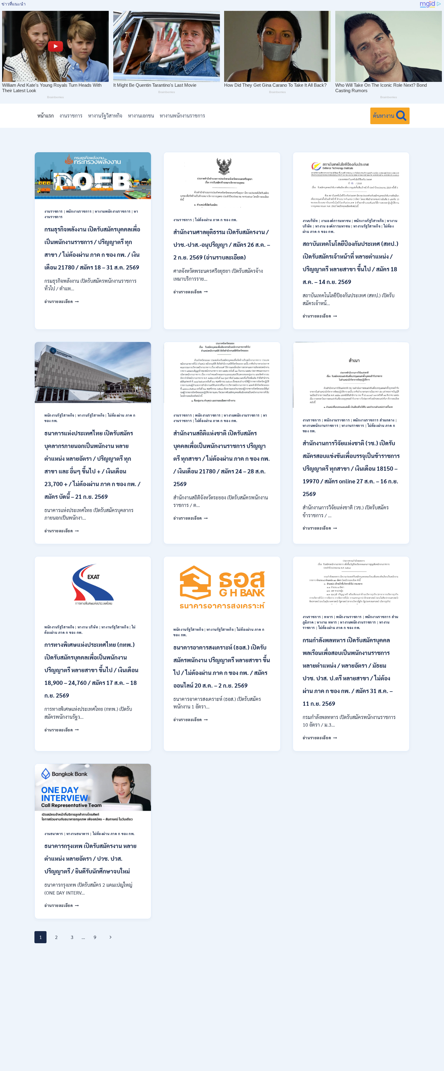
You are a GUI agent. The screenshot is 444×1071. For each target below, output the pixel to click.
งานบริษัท (310, 220)
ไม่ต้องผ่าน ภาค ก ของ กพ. (216, 220)
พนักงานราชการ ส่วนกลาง (373, 420)
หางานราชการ (353, 425)
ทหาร (328, 617)
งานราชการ (71, 115)
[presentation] (93, 175)
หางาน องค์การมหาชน (332, 226)
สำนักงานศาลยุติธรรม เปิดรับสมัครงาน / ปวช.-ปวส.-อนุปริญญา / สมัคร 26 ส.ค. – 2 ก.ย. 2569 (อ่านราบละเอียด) (221, 244)
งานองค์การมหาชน (336, 220)
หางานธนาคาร (77, 833)
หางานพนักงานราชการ (182, 115)
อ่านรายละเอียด (61, 301)
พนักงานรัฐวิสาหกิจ (369, 220)
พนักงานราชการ (79, 211)
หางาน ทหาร (327, 622)
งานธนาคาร (53, 833)
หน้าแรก (45, 115)
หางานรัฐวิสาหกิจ (105, 115)
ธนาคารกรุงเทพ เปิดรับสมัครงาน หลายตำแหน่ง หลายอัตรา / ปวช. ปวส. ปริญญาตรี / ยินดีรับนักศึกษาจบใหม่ (90, 858)
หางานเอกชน (141, 115)
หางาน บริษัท (88, 627)
